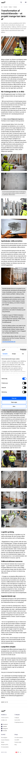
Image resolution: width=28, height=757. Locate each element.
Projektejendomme (19, 722)
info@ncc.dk (4, 720)
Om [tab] (23, 353)
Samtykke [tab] (5, 353)
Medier (10, 6)
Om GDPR (17, 740)
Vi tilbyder (17, 717)
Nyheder (15, 6)
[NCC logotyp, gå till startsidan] (3, 2)
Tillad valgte (14, 402)
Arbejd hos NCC (4, 744)
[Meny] (25, 2)
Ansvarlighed (4, 737)
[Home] (1, 6)
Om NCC (5, 6)
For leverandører (5, 747)
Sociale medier (18, 742)
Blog (16, 744)
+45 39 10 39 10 (4, 717)
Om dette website (19, 737)
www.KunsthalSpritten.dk (8, 341)
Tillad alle (14, 398)
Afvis (14, 406)
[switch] (24, 383)
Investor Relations (5, 740)
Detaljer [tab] (14, 353)
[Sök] (21, 2)
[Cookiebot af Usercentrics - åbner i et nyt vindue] (20, 350)
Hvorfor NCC (17, 720)
